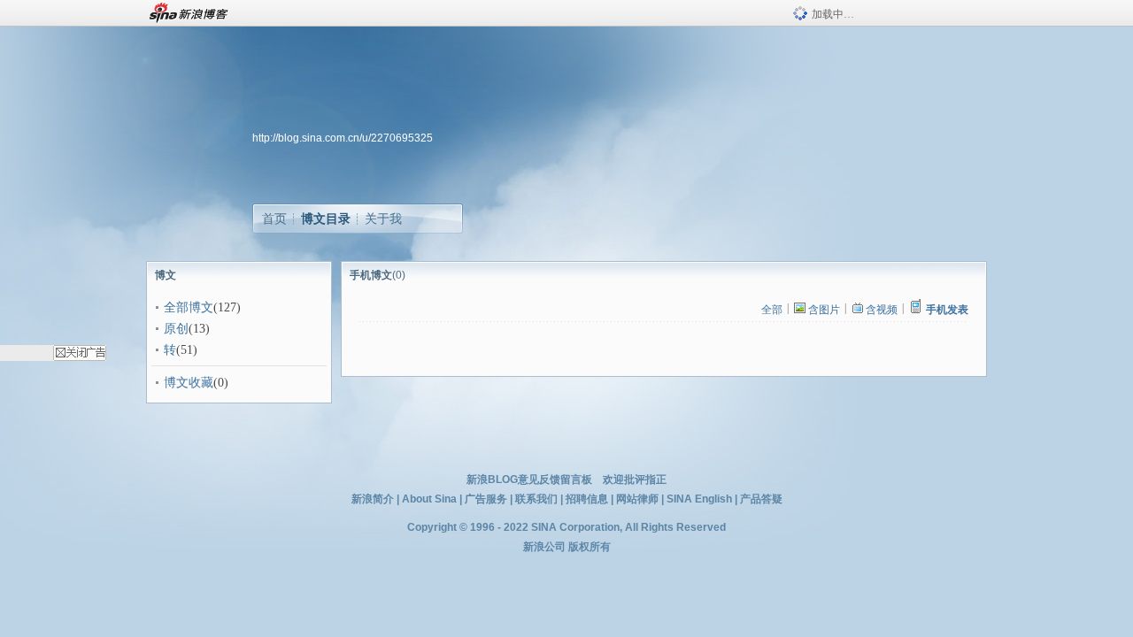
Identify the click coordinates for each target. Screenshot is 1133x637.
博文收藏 (188, 382)
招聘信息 (587, 499)
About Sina (429, 499)
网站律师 (637, 499)
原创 (176, 328)
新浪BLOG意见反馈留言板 (529, 479)
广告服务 (486, 499)
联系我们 (536, 499)
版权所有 (589, 547)
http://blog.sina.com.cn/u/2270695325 (342, 138)
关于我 (383, 218)
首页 (274, 218)
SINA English (699, 499)
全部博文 (188, 307)
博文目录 (326, 218)
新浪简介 (372, 499)
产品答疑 (761, 499)
